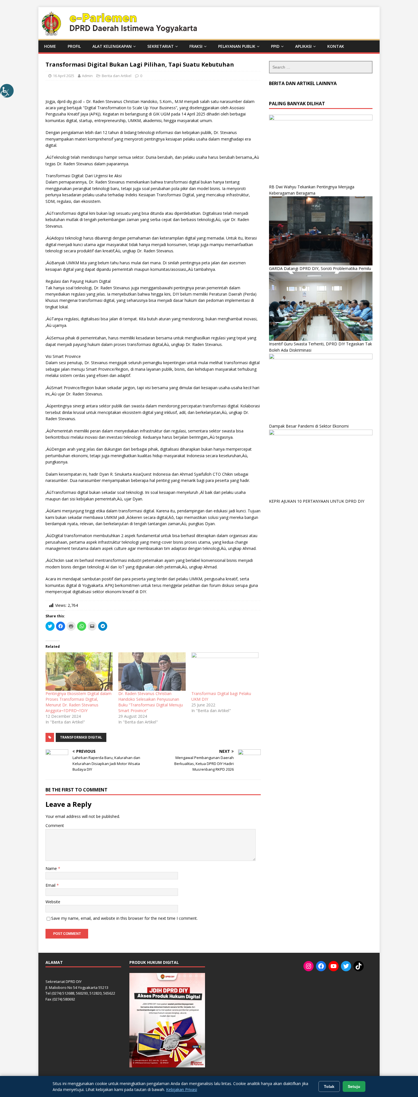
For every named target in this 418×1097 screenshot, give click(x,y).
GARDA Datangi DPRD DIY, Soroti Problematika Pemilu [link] (320, 268)
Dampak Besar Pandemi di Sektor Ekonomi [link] (309, 426)
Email (51, 885)
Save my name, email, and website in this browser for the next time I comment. (124, 918)
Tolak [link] (329, 1086)
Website (52, 901)
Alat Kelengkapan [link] (112, 46)
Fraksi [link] (195, 46)
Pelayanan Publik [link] (236, 46)
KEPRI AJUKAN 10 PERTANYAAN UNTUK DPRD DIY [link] (316, 501)
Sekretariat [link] (160, 46)
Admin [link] (87, 75)
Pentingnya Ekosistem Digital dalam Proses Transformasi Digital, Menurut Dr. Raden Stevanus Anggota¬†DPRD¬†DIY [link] (78, 702)
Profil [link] (74, 46)
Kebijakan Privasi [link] (181, 1089)
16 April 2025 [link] (63, 75)
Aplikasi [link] (303, 46)
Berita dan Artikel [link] (116, 75)
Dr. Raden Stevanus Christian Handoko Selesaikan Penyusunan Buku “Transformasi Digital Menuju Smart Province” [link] (150, 702)
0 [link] (141, 75)
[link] (7, 91)
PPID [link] (275, 46)
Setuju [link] (354, 1086)
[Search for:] (321, 67)
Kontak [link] (335, 46)
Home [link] (50, 46)
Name (51, 868)
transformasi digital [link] (81, 737)
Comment (54, 825)
